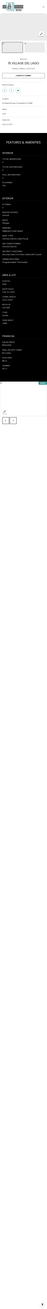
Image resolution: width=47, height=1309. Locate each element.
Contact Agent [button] (23, 76)
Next (13, 420)
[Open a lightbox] (41, 34)
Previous (5, 420)
